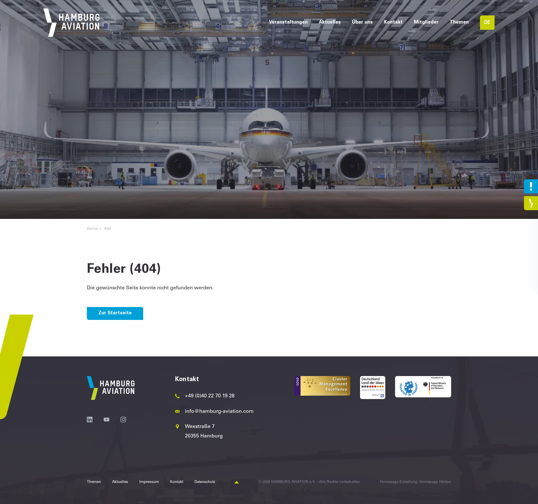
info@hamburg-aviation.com (219, 411)
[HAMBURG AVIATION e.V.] (71, 22)
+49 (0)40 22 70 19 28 (210, 396)
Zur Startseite (115, 313)
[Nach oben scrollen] (236, 482)
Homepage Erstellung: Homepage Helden (415, 482)
